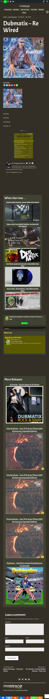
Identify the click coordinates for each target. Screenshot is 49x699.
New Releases (12, 17)
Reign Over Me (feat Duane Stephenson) (22, 155)
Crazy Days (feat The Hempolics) (20, 148)
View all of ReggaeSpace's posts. (14, 172)
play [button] (22, 136)
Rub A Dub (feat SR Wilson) (19, 142)
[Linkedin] (12, 85)
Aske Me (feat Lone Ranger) (19, 140)
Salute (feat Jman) (18, 153)
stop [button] (25, 136)
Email (27, 638)
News (24, 12)
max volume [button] (20, 133)
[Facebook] (4, 85)
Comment (8, 622)
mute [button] (15, 133)
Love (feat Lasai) (17, 150)
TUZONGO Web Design (21, 690)
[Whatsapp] (17, 85)
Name (7, 638)
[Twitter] (7, 85)
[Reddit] (9, 85)
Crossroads (8, 9)
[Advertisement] (23, 184)
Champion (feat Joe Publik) (19, 146)
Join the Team (25, 9)
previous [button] (18, 136)
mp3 (31, 140)
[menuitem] (2, 1)
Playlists (41, 9)
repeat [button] (22, 139)
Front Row (34, 9)
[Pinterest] (14, 85)
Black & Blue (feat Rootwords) (20, 156)
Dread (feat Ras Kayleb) (19, 151)
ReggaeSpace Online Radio (13, 338)
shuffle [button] (24, 139)
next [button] (28, 136)
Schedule (16, 9)
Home (5, 17)
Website (7, 646)
